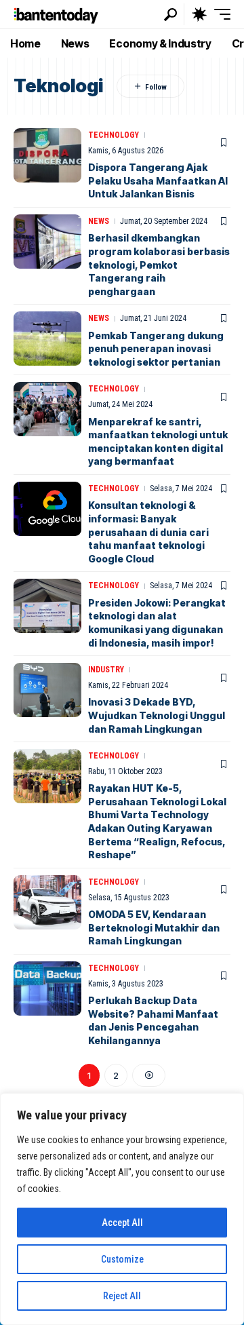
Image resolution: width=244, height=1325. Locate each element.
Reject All (122, 1295)
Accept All (122, 1222)
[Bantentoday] (56, 14)
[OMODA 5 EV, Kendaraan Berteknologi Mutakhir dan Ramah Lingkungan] (47, 902)
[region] (122, 1209)
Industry (106, 669)
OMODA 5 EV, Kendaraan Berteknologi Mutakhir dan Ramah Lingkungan (154, 927)
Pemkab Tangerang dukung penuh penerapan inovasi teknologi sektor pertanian (156, 349)
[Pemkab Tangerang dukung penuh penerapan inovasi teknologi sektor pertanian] (47, 338)
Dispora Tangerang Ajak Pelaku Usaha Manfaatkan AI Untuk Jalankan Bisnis (158, 180)
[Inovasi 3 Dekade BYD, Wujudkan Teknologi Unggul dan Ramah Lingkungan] (47, 690)
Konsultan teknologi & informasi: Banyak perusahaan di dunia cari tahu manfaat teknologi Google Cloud (148, 531)
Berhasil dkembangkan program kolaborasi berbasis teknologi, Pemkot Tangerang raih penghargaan (159, 264)
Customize (122, 1259)
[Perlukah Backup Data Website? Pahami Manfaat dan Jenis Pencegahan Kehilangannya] (47, 988)
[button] (170, 14)
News (98, 221)
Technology (113, 135)
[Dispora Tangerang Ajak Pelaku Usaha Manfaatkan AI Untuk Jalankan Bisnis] (47, 155)
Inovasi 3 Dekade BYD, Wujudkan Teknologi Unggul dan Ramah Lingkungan (156, 715)
